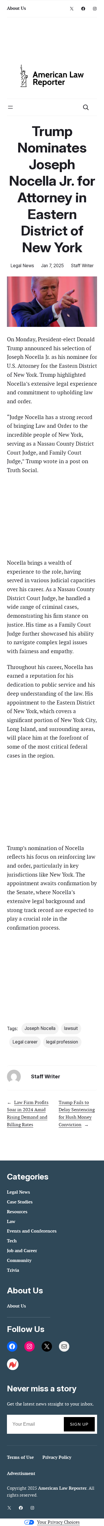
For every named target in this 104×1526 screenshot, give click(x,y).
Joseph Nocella (40, 1028)
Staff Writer (82, 265)
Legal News (22, 265)
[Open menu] (10, 107)
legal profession (62, 1042)
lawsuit (71, 1028)
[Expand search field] (85, 107)
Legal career (25, 1042)
